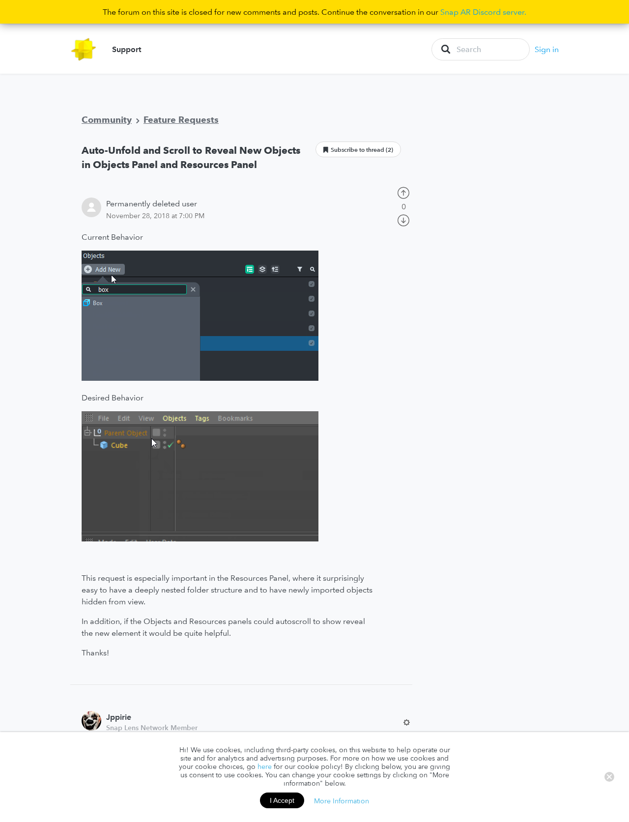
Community (107, 119)
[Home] (83, 49)
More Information (341, 800)
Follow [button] (358, 149)
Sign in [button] (547, 49)
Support (126, 49)
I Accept (282, 800)
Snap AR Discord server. (483, 12)
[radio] (403, 192)
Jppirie (118, 717)
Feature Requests (181, 119)
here (264, 766)
